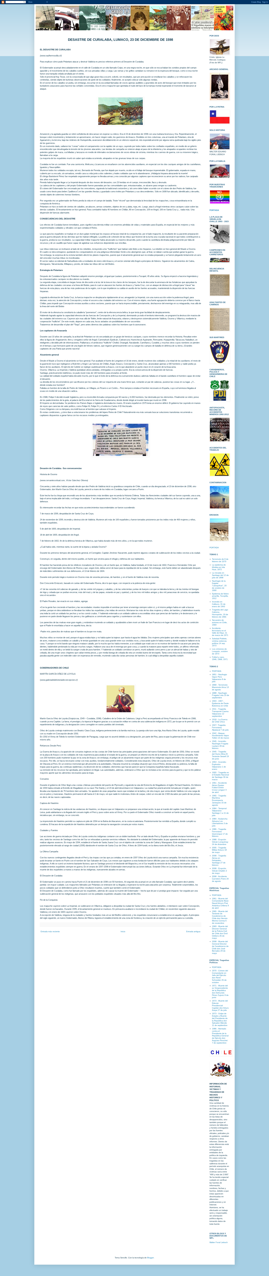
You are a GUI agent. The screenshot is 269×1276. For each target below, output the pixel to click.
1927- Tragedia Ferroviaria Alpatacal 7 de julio (220, 727)
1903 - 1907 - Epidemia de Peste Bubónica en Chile (220, 703)
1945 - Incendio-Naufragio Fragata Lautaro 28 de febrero (220, 744)
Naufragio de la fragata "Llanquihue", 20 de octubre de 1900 (219, 585)
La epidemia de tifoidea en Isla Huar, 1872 (219, 567)
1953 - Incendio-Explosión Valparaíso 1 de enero (219, 765)
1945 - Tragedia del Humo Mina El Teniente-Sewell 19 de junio (220, 755)
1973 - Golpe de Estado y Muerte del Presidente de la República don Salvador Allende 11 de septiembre (220, 1019)
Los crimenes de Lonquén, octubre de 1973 (220, 651)
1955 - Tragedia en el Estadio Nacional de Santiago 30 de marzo (220, 776)
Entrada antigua (193, 931)
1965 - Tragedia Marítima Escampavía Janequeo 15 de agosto (219, 800)
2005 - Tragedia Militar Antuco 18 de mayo (219, 850)
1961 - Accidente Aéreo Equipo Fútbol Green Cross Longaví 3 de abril (219, 787)
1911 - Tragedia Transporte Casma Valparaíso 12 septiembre (220, 712)
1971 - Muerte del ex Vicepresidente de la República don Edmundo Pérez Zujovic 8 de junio (220, 991)
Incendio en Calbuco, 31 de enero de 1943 (218, 604)
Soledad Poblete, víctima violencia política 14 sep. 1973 (219, 642)
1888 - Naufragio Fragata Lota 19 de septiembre (220, 695)
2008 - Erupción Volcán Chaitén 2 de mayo (219, 870)
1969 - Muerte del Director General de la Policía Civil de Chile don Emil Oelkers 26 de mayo (220, 932)
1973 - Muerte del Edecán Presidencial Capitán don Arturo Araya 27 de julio (220, 1005)
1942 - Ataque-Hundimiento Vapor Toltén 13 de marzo (220, 735)
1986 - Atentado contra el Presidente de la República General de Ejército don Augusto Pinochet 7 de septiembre (220, 1036)
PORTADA (214, 547)
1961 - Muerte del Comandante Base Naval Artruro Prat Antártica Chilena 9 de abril (220, 903)
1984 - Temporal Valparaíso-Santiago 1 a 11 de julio (220, 811)
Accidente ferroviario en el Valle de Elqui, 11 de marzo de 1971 (220, 631)
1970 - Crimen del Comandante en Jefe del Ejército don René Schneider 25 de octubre (220, 976)
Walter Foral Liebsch (218, 1242)
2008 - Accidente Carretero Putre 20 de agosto (220, 878)
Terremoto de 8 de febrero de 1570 (220, 560)
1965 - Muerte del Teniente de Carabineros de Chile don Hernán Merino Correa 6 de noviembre (220, 917)
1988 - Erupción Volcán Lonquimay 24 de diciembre (220, 841)
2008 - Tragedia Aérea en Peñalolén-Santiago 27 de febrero (219, 860)
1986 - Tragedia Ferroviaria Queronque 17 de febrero (220, 832)
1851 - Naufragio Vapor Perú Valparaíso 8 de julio (219, 678)
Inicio (123, 931)
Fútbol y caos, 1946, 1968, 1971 (220, 658)
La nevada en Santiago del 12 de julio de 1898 (220, 575)
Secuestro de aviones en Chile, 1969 (219, 622)
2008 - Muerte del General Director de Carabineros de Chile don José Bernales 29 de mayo (220, 947)
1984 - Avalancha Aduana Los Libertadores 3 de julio (220, 822)
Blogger (150, 1258)
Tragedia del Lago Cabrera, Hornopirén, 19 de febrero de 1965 (220, 613)
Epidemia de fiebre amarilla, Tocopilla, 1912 (220, 596)
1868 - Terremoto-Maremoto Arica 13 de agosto (220, 687)
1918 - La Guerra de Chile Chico (219, 720)
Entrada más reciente (50, 931)
